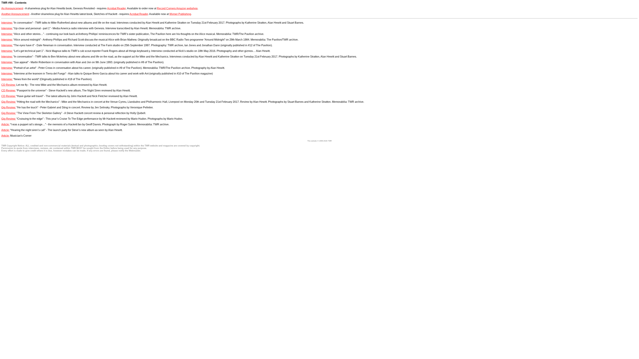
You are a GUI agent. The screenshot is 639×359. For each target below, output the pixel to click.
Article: (5, 124)
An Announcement (12, 8)
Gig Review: (8, 101)
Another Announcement (15, 14)
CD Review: (8, 84)
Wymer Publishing (180, 14)
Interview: (7, 22)
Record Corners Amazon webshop (177, 8)
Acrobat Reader (116, 8)
